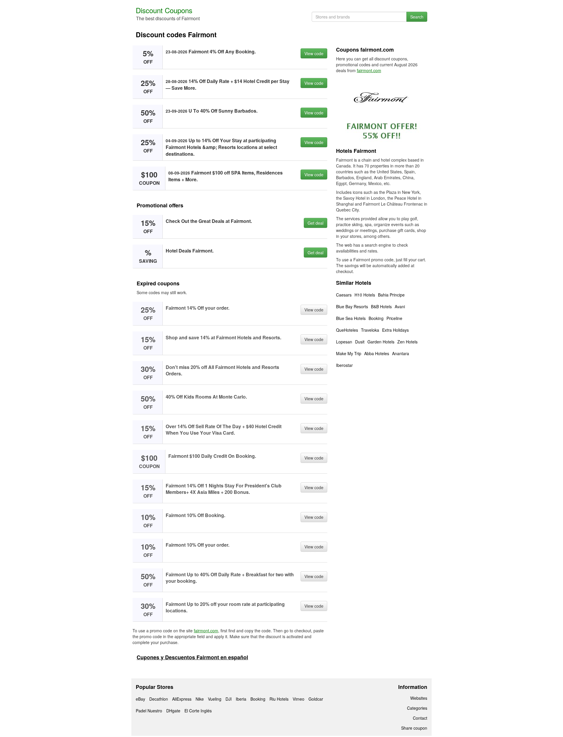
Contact (420, 718)
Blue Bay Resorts (352, 306)
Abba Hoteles (376, 353)
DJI (228, 699)
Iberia (241, 699)
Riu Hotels (279, 699)
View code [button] (313, 53)
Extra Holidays (395, 330)
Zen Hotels (407, 342)
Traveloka (370, 330)
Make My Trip (348, 353)
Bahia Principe (391, 295)
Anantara (400, 353)
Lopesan (344, 342)
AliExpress (181, 699)
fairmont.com (206, 630)
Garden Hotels (380, 342)
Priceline (394, 318)
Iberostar (344, 365)
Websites (418, 698)
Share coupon (414, 728)
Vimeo (298, 699)
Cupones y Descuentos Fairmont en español (192, 657)
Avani (400, 306)
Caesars (344, 295)
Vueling (214, 699)
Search (416, 17)
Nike (200, 699)
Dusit (359, 342)
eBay (140, 699)
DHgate (173, 711)
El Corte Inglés (198, 711)
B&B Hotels (381, 306)
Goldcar (315, 699)
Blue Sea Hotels (351, 318)
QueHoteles (347, 330)
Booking (376, 318)
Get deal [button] (315, 223)
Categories (417, 708)
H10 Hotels (365, 295)
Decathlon (158, 699)
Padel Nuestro (149, 711)
